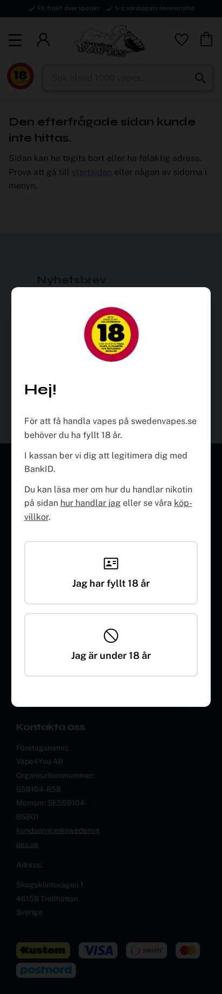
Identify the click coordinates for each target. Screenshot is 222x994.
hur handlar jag (90, 503)
